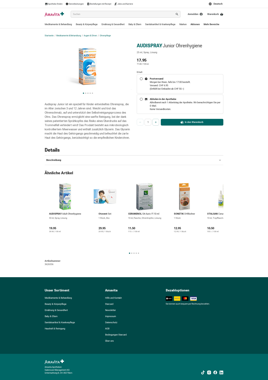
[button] (216, 4)
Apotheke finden (55, 4)
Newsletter (110, 310)
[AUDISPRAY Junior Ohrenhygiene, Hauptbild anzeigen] (83, 93)
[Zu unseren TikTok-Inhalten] (203, 372)
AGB (107, 328)
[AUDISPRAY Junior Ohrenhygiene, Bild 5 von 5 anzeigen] (92, 93)
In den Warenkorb (194, 122)
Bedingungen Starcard (116, 334)
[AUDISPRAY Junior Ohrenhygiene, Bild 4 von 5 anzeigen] (90, 93)
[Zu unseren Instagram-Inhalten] (209, 372)
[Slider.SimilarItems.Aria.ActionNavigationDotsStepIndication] (129, 253)
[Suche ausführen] (177, 14)
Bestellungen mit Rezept (100, 4)
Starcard (109, 304)
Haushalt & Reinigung (55, 328)
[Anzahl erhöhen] (155, 122)
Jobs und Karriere (125, 4)
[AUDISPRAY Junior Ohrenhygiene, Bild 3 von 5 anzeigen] (87, 93)
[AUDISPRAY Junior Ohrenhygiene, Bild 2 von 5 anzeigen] (85, 93)
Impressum (110, 316)
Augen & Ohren (90, 35)
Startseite (49, 35)
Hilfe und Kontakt (113, 298)
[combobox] (122, 14)
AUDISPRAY (149, 46)
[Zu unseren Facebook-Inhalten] (215, 372)
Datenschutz (111, 322)
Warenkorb (213, 14)
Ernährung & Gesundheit (56, 310)
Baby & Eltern (51, 316)
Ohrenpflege (105, 35)
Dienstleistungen (76, 4)
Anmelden (193, 14)
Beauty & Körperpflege (55, 304)
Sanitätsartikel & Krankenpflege (60, 322)
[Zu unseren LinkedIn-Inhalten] (221, 372)
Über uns (109, 341)
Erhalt (139, 72)
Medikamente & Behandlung (68, 35)
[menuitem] (58, 24)
